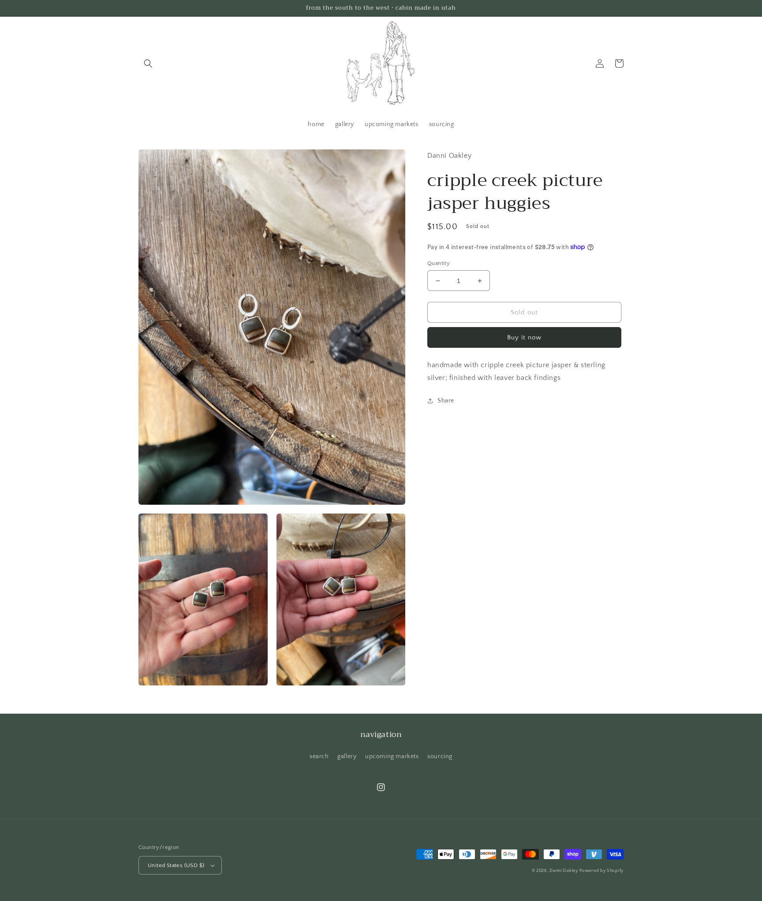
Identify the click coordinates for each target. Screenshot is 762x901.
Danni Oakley (563, 870)
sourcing (439, 756)
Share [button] (445, 400)
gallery (346, 756)
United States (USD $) (176, 865)
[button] (148, 63)
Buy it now (524, 337)
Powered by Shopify (601, 870)
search (319, 756)
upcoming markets (392, 756)
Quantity (438, 263)
